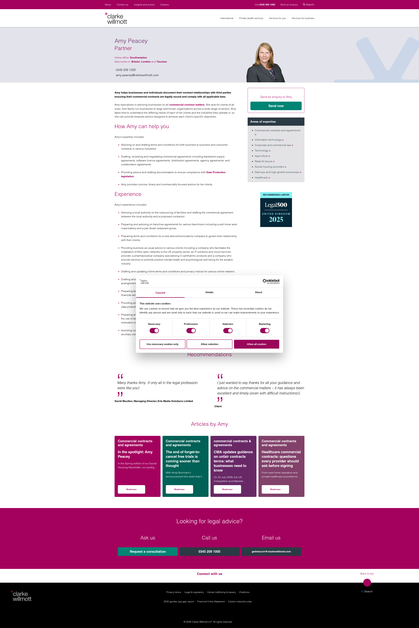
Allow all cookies (256, 344)
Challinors (244, 592)
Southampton (138, 57)
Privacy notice (173, 592)
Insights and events (144, 5)
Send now (276, 106)
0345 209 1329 (126, 70)
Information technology (269, 139)
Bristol (135, 61)
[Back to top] (367, 583)
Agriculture (262, 155)
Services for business (303, 18)
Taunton (162, 61)
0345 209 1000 (209, 552)
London (146, 61)
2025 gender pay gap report (179, 601)
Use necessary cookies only (162, 344)
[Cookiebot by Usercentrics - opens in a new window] (265, 281)
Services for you (277, 18)
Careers (164, 5)
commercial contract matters (187, 104)
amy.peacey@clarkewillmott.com (137, 75)
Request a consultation (148, 552)
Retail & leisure (265, 161)
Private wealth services (251, 18)
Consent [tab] (160, 292)
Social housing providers (270, 166)
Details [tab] (210, 292)
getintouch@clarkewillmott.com (271, 551)
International (226, 18)
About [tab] (258, 292)
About (108, 5)
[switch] (191, 330)
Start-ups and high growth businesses (278, 172)
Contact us (122, 5)
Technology (263, 150)
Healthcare (262, 177)
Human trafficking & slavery (221, 592)
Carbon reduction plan (240, 601)
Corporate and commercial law (274, 145)
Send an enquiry (289, 4)
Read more (135, 490)
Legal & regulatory (194, 592)
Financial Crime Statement (211, 601)
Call (265, 4)
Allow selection (209, 344)
